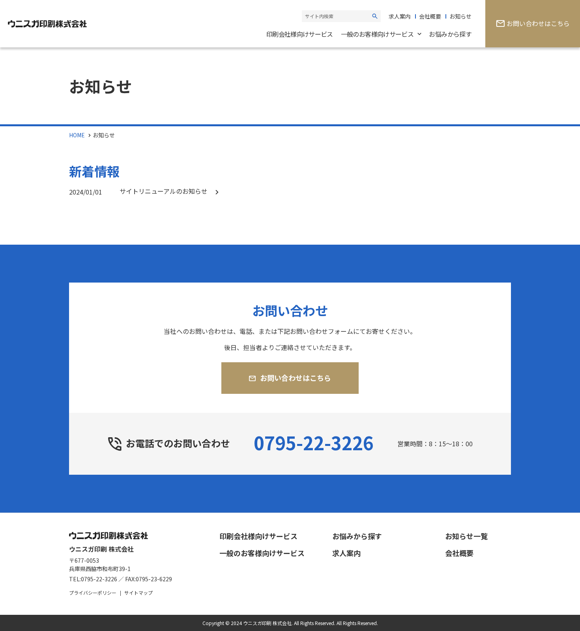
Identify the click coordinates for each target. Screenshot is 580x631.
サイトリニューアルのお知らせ (164, 191)
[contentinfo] (290, 572)
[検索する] (375, 16)
